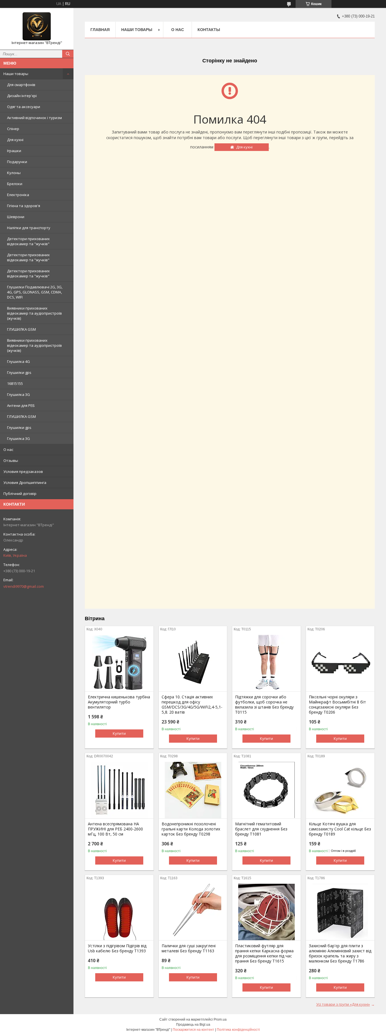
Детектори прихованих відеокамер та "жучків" (28, 241)
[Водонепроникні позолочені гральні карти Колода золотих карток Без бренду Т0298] (193, 790)
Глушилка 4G (18, 361)
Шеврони (15, 216)
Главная (100, 29)
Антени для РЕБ (21, 405)
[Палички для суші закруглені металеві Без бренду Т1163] (193, 912)
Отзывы (10, 460)
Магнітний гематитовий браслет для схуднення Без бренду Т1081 (261, 829)
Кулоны (14, 172)
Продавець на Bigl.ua (193, 1025)
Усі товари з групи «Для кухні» (343, 1004)
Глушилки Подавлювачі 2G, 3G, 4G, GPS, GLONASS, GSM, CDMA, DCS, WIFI (34, 292)
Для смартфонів (21, 84)
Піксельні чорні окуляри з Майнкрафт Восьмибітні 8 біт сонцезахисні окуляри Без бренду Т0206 (337, 704)
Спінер (13, 128)
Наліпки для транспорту (28, 227)
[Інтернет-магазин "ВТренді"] (36, 26)
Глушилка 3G (18, 394)
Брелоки (14, 183)
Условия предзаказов (23, 471)
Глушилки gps (19, 372)
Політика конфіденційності (238, 1030)
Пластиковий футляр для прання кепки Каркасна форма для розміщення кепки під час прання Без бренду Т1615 (264, 953)
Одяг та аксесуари (23, 106)
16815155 (15, 383)
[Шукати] (67, 54)
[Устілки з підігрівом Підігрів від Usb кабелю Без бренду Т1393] (119, 912)
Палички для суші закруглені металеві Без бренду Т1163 (189, 948)
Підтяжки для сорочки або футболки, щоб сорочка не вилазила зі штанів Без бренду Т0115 (264, 704)
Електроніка (18, 194)
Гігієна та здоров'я (23, 205)
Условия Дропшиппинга (24, 482)
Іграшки (14, 150)
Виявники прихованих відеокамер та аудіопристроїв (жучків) (34, 313)
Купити (119, 733)
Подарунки (17, 161)
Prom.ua (220, 1019)
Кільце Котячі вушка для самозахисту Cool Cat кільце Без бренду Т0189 (340, 829)
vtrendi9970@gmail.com (23, 586)
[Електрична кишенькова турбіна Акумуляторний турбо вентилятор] (119, 663)
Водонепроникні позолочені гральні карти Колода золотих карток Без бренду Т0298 (191, 829)
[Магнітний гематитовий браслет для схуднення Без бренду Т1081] (266, 790)
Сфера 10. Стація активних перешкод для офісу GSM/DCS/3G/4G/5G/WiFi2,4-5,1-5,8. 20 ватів (192, 704)
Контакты (209, 29)
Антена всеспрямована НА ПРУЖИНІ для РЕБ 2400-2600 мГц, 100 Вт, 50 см (115, 829)
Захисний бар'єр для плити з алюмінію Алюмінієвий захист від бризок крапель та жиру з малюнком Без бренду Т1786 (340, 953)
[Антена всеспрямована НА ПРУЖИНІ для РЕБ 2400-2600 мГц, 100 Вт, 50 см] (119, 790)
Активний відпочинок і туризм (34, 117)
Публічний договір (19, 493)
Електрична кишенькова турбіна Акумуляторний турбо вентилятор (119, 702)
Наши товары (15, 73)
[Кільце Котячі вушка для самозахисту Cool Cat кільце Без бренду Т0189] (340, 790)
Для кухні (15, 139)
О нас (8, 449)
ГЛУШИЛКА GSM (21, 329)
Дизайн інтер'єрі (22, 95)
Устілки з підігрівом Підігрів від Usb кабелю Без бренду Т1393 (117, 948)
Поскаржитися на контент (193, 1030)
